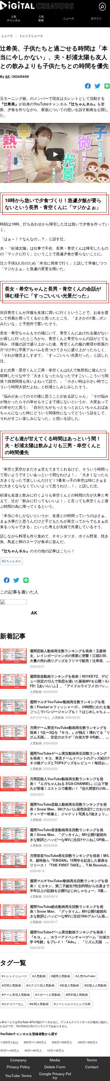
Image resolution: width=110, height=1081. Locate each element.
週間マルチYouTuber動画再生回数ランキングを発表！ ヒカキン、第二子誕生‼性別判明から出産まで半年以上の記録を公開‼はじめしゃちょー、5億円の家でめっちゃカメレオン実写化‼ (69, 888)
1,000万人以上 (9, 1042)
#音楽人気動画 (69, 985)
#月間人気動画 (11, 985)
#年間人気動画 (39, 1004)
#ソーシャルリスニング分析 (72, 1004)
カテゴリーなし (40, 717)
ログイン (96, 18)
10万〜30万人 (55, 1050)
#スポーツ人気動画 (47, 994)
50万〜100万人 (10, 1050)
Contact (91, 1067)
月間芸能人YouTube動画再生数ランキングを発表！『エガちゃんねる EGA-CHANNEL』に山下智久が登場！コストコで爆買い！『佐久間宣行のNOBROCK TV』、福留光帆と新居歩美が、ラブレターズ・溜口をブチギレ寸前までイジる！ (69, 788)
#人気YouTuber (86, 976)
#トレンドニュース (14, 976)
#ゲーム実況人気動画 (16, 994)
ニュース (68, 18)
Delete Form (54, 1067)
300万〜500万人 (62, 1042)
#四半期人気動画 (77, 994)
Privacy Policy (18, 1067)
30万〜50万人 (33, 1050)
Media (55, 1060)
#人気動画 (39, 976)
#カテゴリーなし (13, 1004)
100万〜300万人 (87, 1042)
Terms (92, 1060)
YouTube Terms (18, 1076)
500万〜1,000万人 (35, 1042)
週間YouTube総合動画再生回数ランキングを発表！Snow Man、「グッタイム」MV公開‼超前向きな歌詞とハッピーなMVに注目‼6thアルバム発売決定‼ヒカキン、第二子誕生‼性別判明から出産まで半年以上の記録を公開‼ (69, 916)
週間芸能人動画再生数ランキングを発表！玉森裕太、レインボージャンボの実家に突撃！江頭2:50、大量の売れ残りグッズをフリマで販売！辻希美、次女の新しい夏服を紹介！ (70, 658)
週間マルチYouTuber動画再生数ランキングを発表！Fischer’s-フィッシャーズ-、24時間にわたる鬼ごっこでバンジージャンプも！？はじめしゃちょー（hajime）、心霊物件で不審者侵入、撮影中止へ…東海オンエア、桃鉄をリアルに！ (70, 711)
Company (18, 1060)
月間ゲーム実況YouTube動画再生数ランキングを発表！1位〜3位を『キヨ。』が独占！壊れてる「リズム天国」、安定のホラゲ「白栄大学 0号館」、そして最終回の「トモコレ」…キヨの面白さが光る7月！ (70, 737)
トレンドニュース (31, 35)
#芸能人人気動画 (95, 985)
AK (7, 76)
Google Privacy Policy (55, 1076)
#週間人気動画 (60, 976)
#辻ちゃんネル (11, 561)
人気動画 (36, 691)
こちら (65, 550)
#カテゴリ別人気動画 (40, 985)
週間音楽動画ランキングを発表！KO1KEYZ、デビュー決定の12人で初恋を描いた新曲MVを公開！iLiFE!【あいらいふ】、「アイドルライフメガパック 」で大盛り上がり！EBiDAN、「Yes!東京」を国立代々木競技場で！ (69, 686)
